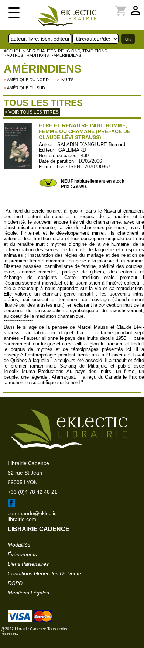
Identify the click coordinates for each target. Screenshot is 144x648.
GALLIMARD (72, 150)
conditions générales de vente (44, 573)
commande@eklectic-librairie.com (33, 516)
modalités (19, 545)
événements (22, 554)
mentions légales (28, 593)
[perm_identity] (107, 6)
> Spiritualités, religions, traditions (65, 51)
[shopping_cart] (112, 6)
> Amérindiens (66, 55)
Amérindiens (43, 69)
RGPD (15, 583)
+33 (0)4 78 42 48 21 (32, 492)
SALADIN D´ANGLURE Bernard (91, 144)
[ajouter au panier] (48, 186)
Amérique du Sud (26, 88)
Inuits (66, 79)
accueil (12, 51)
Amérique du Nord (28, 79)
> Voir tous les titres (32, 112)
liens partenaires (28, 564)
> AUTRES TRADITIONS (26, 55)
